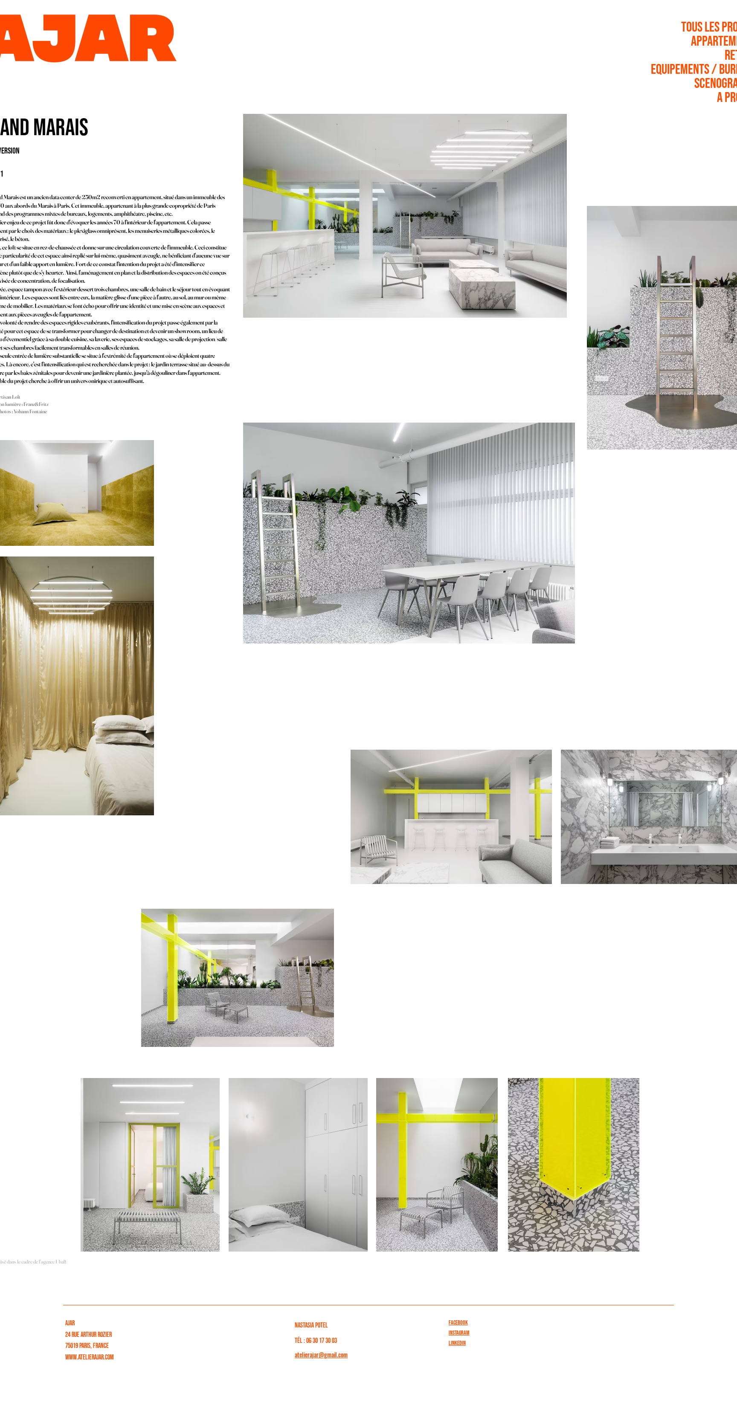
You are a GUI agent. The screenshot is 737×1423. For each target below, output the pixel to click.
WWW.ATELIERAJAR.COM (89, 1357)
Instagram (459, 1332)
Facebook (458, 1322)
